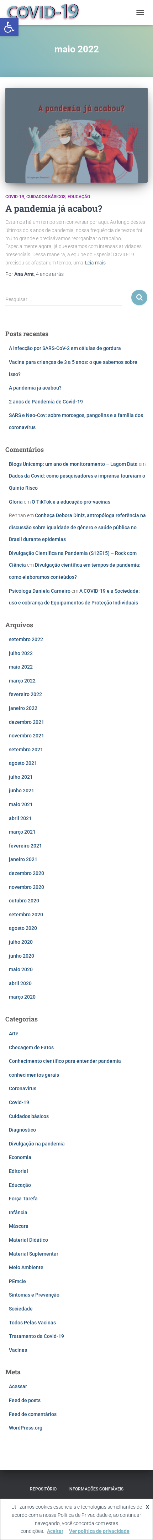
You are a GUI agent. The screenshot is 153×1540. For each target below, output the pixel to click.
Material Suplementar (33, 1254)
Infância (18, 1212)
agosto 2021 (23, 763)
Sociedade (21, 1309)
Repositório (43, 1489)
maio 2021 (21, 804)
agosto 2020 (23, 928)
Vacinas (18, 1350)
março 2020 (22, 997)
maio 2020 (21, 969)
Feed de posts (25, 1400)
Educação (79, 196)
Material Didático (28, 1240)
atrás (50, 274)
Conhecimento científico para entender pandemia (65, 1061)
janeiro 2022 (23, 708)
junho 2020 (21, 956)
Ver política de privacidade (99, 1531)
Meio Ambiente (26, 1267)
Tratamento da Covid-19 (36, 1336)
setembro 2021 (26, 749)
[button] (9, 27)
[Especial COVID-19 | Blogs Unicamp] (45, 12)
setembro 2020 (26, 914)
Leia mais (95, 263)
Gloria (16, 502)
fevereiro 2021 (25, 846)
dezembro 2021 (26, 722)
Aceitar (55, 1531)
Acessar (18, 1386)
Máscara (18, 1226)
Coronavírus (22, 1088)
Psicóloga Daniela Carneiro (39, 591)
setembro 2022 (26, 639)
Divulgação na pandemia (37, 1144)
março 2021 (22, 832)
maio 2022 (21, 667)
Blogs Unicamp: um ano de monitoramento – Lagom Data (73, 464)
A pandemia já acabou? (53, 208)
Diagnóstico (22, 1130)
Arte (14, 1033)
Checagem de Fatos (31, 1047)
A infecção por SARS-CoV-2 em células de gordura (65, 348)
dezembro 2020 (26, 873)
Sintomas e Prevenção (34, 1295)
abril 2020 (20, 983)
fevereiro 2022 (25, 694)
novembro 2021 (26, 735)
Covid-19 (14, 196)
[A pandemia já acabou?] (76, 135)
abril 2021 (20, 818)
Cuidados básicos (45, 196)
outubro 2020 (24, 900)
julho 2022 (21, 653)
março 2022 (22, 681)
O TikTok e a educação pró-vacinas (71, 502)
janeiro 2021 (23, 859)
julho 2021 (21, 777)
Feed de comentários (33, 1414)
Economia (20, 1157)
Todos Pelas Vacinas (32, 1322)
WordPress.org (25, 1428)
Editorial (18, 1171)
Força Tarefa (23, 1198)
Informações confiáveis (95, 1489)
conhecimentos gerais (34, 1075)
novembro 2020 (26, 887)
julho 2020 (21, 942)
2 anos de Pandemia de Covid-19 (46, 402)
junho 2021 (21, 790)
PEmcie (17, 1281)
